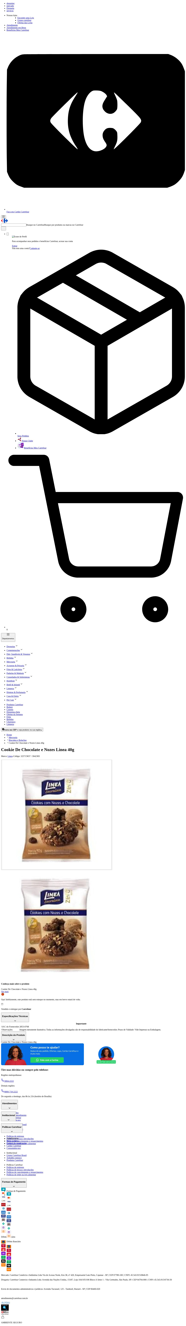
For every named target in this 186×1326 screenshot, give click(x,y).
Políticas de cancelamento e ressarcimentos (25, 1141)
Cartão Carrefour (14, 1146)
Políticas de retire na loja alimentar (21, 1174)
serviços (10, 11)
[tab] (56, 815)
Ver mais (5, 991)
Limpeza (10, 724)
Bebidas (10, 719)
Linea (10, 756)
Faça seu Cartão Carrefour (18, 212)
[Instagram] (6, 1303)
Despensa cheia (13, 712)
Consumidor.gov (14, 1148)
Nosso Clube (27, 441)
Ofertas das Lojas (24, 23)
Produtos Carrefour (15, 704)
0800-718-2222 (11, 1092)
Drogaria (10, 8)
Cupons (10, 709)
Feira (9, 717)
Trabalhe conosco (14, 1158)
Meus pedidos (13, 1141)
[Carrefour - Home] (4, 222)
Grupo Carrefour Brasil (17, 1155)
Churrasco (11, 722)
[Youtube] (9, 1303)
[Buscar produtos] (3, 228)
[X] (4, 1303)
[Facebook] (2, 1303)
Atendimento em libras (16, 27)
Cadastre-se (35, 248)
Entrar (14, 246)
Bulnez (10, 707)
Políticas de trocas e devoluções (20, 1138)
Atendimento (12, 25)
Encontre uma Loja (25, 18)
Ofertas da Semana (15, 714)
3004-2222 (9, 1081)
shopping (10, 3)
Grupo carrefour (24, 20)
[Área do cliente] (8, 234)
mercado (10, 6)
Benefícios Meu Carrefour (18, 30)
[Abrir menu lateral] (3, 216)
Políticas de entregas (15, 1136)
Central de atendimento (16, 1115)
